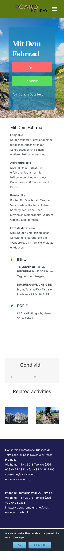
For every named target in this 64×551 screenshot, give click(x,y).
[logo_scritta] (31, 3)
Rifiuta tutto (39, 545)
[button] (7, 415)
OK (19, 545)
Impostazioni (51, 533)
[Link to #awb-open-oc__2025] (54, 9)
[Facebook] (12, 377)
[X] (35, 377)
